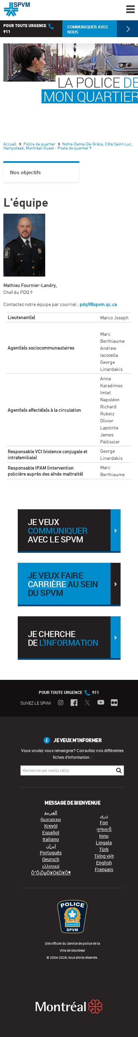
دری (104, 816)
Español (50, 832)
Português (51, 852)
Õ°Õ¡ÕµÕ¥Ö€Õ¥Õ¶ (51, 872)
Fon (104, 822)
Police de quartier (39, 143)
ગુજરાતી (104, 829)
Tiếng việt (104, 856)
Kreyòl (51, 826)
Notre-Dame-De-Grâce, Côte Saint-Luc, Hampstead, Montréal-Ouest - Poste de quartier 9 (67, 145)
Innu (104, 836)
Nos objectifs (25, 172)
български (51, 819)
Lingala (104, 842)
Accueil (10, 143)
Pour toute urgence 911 (69, 692)
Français (104, 869)
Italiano (51, 839)
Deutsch (50, 859)
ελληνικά (50, 866)
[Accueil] (16, 9)
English (104, 862)
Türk (104, 849)
